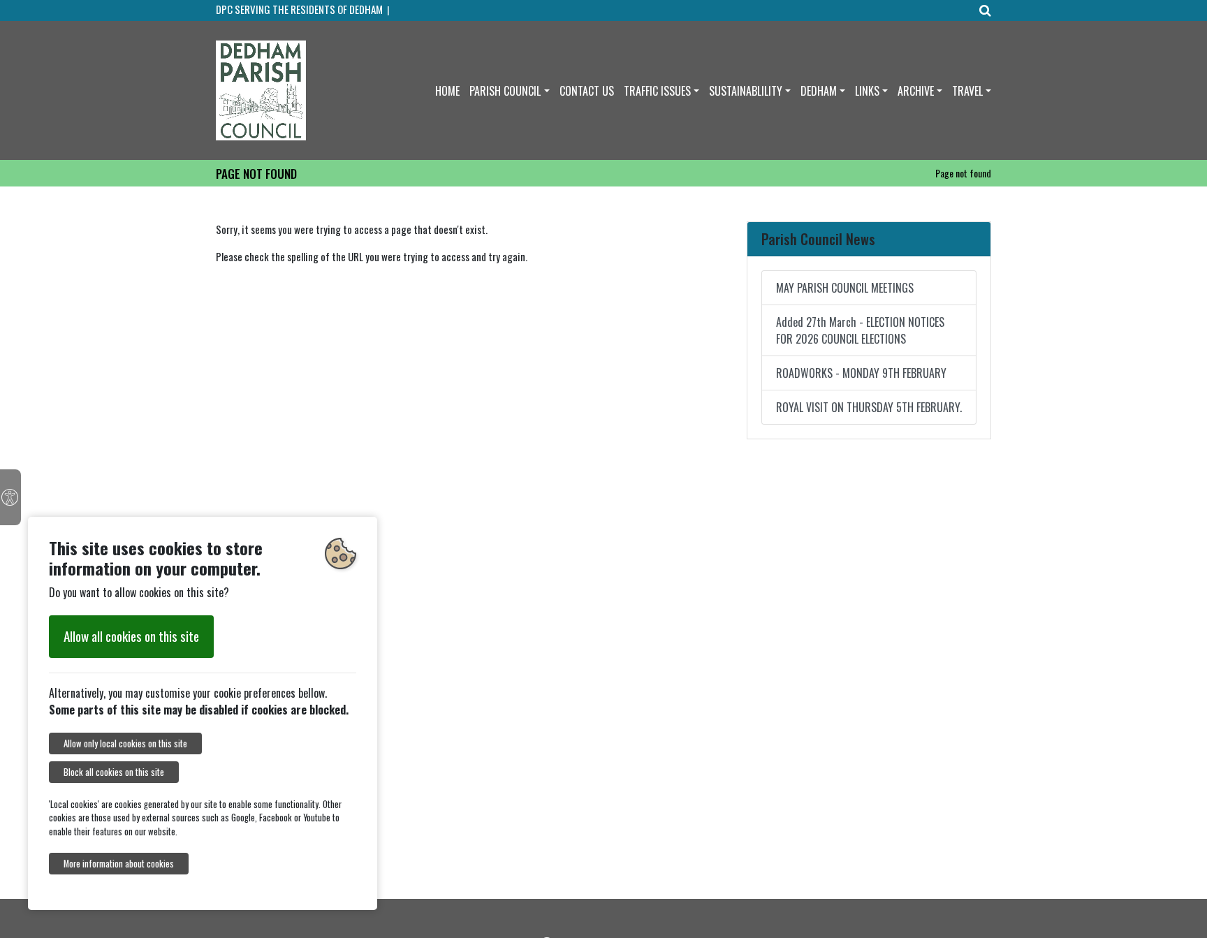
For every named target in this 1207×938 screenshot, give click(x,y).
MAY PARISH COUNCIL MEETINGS (845, 287)
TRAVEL (967, 90)
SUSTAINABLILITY (745, 90)
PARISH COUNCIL (505, 90)
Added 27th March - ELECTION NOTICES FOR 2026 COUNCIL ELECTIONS (860, 330)
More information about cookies (119, 863)
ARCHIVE (916, 90)
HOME (447, 90)
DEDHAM (818, 90)
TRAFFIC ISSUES (657, 90)
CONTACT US (586, 90)
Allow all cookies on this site (131, 636)
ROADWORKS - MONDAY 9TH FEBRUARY (861, 373)
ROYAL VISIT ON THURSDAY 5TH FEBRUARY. (869, 407)
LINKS (867, 90)
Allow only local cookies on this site (125, 743)
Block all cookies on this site (114, 772)
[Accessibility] (10, 497)
